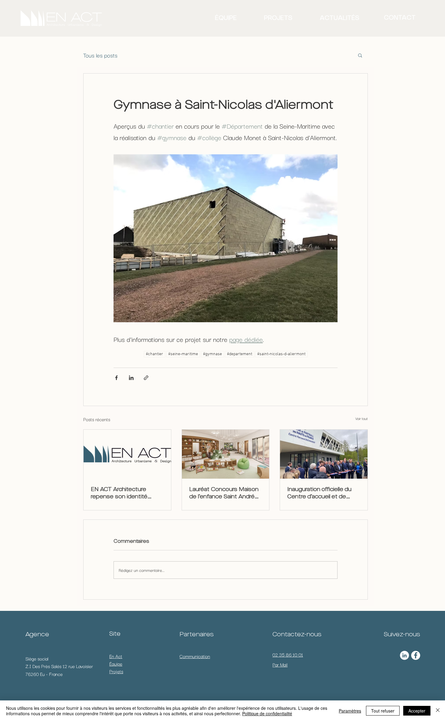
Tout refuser (382, 711)
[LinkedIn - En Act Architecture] (404, 655)
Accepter (416, 711)
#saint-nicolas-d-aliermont (281, 354)
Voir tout (361, 418)
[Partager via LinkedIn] (131, 378)
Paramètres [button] (350, 711)
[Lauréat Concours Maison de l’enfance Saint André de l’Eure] (225, 454)
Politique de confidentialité (267, 713)
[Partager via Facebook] (116, 378)
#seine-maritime (183, 354)
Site (114, 634)
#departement (239, 354)
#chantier (154, 354)
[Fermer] (437, 710)
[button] (360, 55)
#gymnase (212, 354)
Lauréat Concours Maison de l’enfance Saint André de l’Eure (224, 493)
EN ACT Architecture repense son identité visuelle (119, 493)
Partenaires (197, 635)
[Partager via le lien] (146, 378)
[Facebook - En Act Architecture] (415, 655)
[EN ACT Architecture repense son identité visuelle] (127, 454)
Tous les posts (100, 55)
